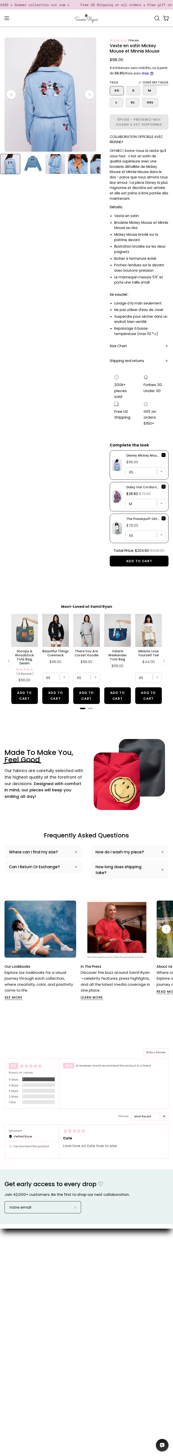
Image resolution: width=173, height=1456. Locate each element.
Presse (97, 1269)
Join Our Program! (21, 1315)
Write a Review (156, 1052)
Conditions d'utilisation (26, 1346)
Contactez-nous (20, 1308)
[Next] (89, 94)
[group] (86, 950)
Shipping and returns (127, 360)
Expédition (14, 1323)
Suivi (9, 1331)
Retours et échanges (24, 1339)
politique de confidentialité (30, 1354)
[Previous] (11, 94)
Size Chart (118, 346)
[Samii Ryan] (86, 18)
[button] (124, 40)
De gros (98, 1284)
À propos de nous (107, 1245)
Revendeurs (102, 1276)
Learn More (92, 997)
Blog (95, 1253)
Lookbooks (101, 1261)
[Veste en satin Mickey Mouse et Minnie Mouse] (10, 164)
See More (14, 997)
